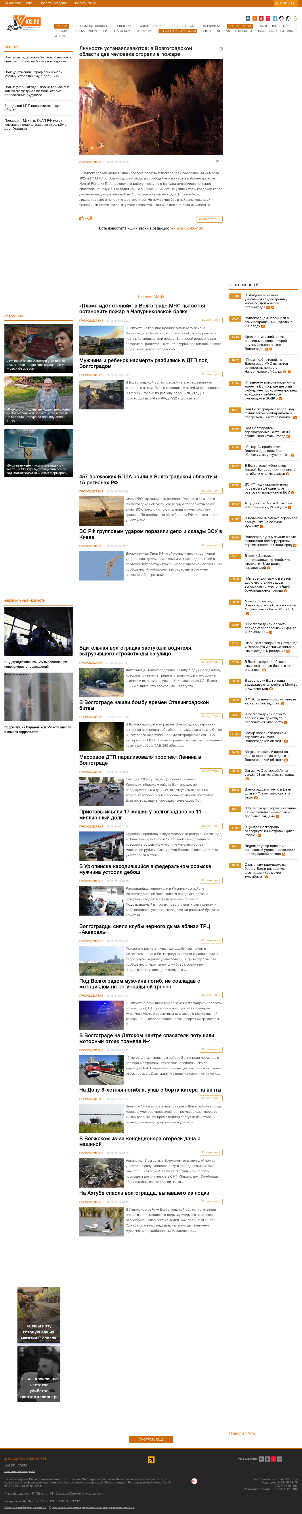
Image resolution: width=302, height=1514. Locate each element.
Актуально (13, 316)
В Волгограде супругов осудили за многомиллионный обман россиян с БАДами (271, 812)
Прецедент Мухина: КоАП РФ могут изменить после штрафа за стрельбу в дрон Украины (35, 124)
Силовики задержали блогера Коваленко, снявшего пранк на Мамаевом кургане (38, 59)
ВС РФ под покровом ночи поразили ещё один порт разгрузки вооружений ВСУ (267, 488)
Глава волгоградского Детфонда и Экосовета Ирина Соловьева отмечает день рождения (271, 647)
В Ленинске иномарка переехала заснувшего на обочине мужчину (271, 522)
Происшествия (91, 162)
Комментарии (209, 219)
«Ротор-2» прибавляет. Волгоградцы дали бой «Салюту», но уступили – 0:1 (267, 451)
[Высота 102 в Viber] (281, 18)
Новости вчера (85, 3)
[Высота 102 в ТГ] (275, 18)
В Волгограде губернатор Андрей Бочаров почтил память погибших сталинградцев (270, 469)
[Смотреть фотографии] (267, 307)
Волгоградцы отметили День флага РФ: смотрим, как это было (268, 793)
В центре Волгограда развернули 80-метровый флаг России (269, 831)
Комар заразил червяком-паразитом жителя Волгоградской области (266, 737)
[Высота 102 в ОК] (254, 18)
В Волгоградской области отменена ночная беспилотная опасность (269, 665)
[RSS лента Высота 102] (279, 1459)
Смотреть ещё (151, 1439)
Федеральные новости (25, 601)
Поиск (285, 3)
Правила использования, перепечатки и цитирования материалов (91, 1507)
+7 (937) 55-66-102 (187, 228)
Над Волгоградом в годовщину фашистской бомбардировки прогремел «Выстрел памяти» (270, 413)
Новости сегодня (53, 3)
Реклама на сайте (15, 1465)
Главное (11, 47)
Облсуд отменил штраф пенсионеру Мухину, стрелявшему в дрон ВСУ (33, 74)
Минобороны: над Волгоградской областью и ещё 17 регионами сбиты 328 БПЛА (270, 605)
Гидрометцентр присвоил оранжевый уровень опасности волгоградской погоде (270, 850)
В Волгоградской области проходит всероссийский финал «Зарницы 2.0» (270, 628)
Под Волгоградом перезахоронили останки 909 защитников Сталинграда (268, 432)
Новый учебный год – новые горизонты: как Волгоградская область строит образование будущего (36, 91)
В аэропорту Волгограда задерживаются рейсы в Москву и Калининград (271, 684)
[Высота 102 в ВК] (248, 18)
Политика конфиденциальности (25, 1507)
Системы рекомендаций (19, 1471)
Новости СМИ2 (151, 297)
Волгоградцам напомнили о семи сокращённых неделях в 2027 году (268, 322)
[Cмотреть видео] (272, 307)
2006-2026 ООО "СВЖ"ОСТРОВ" (26, 1459)
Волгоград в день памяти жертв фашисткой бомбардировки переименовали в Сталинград (270, 541)
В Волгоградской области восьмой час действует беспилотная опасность (266, 718)
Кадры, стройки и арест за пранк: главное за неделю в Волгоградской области (267, 756)
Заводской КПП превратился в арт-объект (33, 108)
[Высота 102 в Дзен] (268, 18)
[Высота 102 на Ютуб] (261, 18)
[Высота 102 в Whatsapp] (288, 18)
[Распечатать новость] (221, 48)
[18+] (295, 18)
